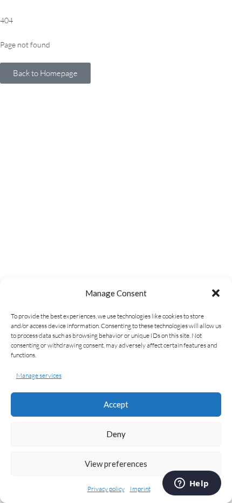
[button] (215, 293)
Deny (116, 434)
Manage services (39, 375)
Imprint (140, 489)
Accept (116, 404)
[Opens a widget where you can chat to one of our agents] (191, 484)
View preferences (116, 463)
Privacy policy (106, 489)
